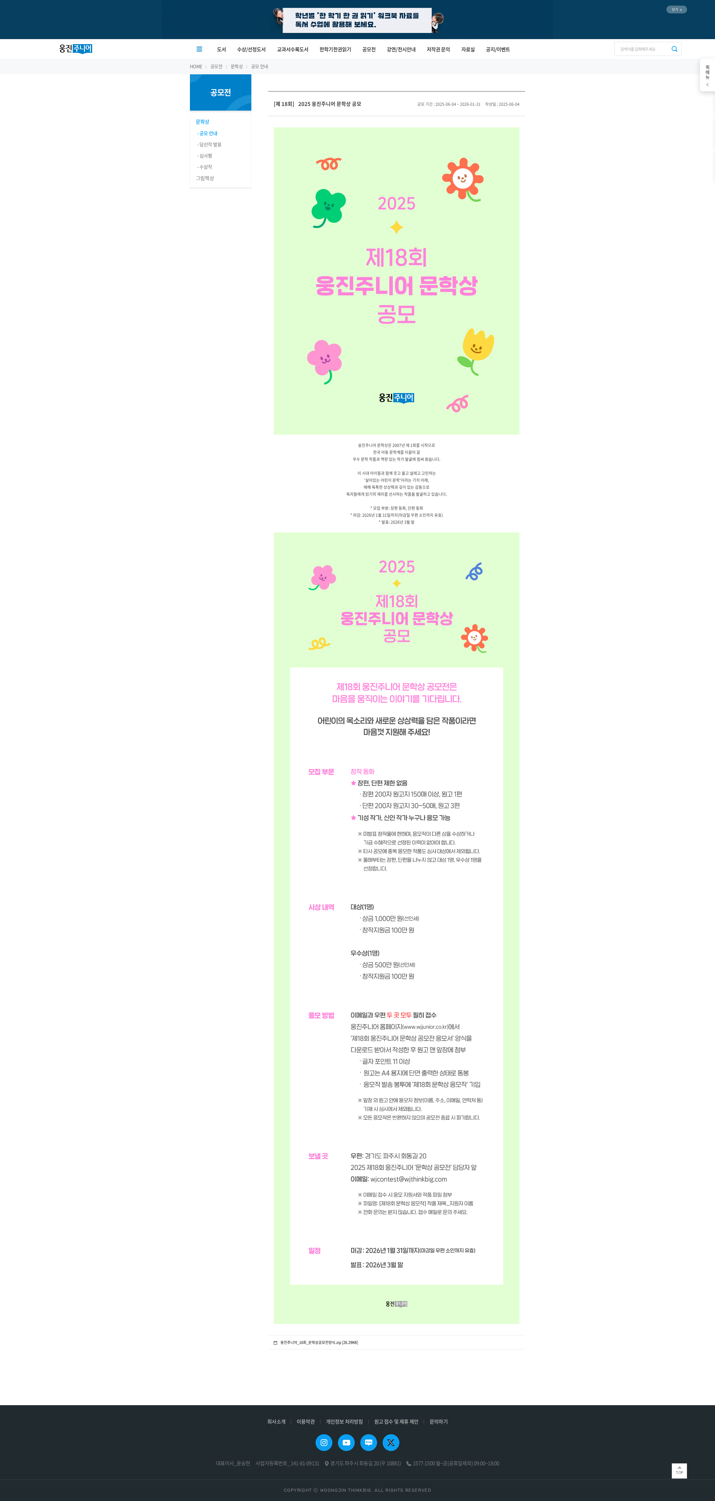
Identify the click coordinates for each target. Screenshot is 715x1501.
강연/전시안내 (401, 49)
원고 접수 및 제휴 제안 (396, 1421)
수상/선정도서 (251, 49)
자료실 (468, 49)
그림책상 (205, 178)
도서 (221, 49)
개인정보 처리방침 (344, 1421)
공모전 (369, 49)
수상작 (205, 166)
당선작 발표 (210, 144)
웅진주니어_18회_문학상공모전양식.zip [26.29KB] (319, 1342)
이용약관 (306, 1421)
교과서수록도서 (293, 49)
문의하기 (439, 1421)
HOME (196, 66)
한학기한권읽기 (335, 49)
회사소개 (276, 1421)
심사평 (205, 155)
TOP (679, 1472)
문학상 (237, 66)
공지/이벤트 (498, 49)
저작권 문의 (438, 49)
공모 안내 (259, 66)
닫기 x (676, 9)
